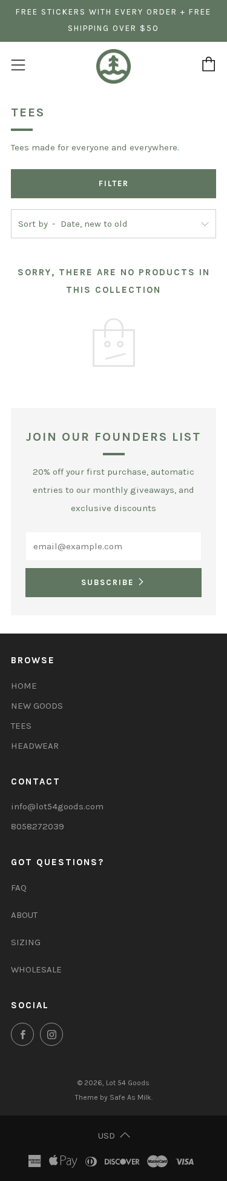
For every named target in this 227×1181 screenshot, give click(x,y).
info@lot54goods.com (57, 806)
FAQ (19, 887)
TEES (21, 725)
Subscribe (107, 582)
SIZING (26, 942)
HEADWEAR (35, 745)
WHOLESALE (36, 969)
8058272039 (37, 826)
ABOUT (24, 914)
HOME (24, 685)
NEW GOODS (37, 705)
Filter (114, 183)
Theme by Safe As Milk (113, 1097)
